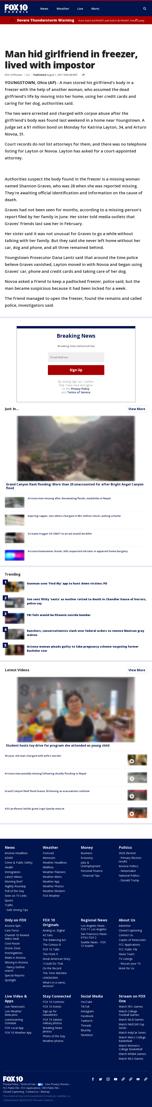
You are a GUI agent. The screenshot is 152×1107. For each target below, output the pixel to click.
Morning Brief (13, 881)
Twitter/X (86, 1021)
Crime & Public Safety (18, 862)
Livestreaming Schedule (14, 1021)
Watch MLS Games (131, 1058)
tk (123, 1079)
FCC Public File (128, 949)
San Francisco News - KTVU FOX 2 (94, 935)
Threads (86, 1025)
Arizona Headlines (16, 853)
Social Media (92, 996)
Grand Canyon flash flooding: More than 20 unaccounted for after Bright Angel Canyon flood (74, 486)
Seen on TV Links (16, 896)
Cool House (12, 943)
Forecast (48, 853)
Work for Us (126, 968)
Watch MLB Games (131, 1019)
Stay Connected (57, 996)
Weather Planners (54, 872)
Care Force (12, 930)
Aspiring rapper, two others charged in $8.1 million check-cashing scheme (74, 516)
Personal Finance (92, 871)
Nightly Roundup (15, 886)
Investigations (14, 953)
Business (86, 853)
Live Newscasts (15, 1006)
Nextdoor (87, 1035)
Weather (50, 847)
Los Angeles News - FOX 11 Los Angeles (93, 927)
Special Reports (15, 975)
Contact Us (126, 935)
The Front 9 (50, 954)
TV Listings (126, 959)
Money (87, 847)
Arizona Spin (13, 925)
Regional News (94, 920)
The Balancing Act (54, 940)
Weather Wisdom (54, 891)
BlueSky (86, 1030)
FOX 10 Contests (53, 1002)
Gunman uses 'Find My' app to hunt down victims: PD (67, 583)
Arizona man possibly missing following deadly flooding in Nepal (45, 773)
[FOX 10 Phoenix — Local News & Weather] (18, 8)
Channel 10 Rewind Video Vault (17, 937)
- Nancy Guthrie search (15, 968)
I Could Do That (53, 963)
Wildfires (48, 867)
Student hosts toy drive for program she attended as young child (57, 745)
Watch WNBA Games (132, 1054)
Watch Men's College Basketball (132, 1039)
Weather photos (53, 1041)
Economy (87, 858)
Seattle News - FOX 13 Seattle (93, 944)
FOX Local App (14, 1028)
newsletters (145, 1079)
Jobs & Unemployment (91, 864)
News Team (126, 954)
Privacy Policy (80, 389)
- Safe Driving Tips (16, 910)
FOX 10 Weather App (18, 1032)
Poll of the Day (14, 891)
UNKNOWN (50, 978)
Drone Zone (12, 948)
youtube (115, 1079)
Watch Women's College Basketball (130, 1047)
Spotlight (10, 980)
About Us (127, 920)
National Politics (129, 875)
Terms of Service (78, 392)
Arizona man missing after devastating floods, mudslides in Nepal (69, 498)
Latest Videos (17, 670)
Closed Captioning (130, 930)
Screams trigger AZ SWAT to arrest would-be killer (60, 533)
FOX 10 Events (52, 1006)
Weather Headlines (55, 862)
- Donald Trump (129, 880)
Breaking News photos (52, 1029)
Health (9, 867)
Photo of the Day (54, 1036)
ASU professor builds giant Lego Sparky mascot (34, 808)
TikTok (85, 1006)
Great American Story (56, 959)
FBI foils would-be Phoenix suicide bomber (59, 615)
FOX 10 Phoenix (13, 75)
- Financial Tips (90, 875)
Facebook (87, 1016)
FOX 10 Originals (51, 922)
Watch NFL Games (131, 1006)
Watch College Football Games (129, 1013)
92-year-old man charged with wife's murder (33, 755)
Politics (125, 847)
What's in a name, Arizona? (54, 984)
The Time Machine (55, 973)
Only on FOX (15, 920)
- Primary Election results (130, 859)
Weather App (51, 881)
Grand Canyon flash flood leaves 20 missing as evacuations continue (47, 791)
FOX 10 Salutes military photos (52, 1021)
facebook (93, 1079)
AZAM (9, 858)
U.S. (28, 75)
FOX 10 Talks (51, 949)
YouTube (86, 1002)
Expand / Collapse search (144, 9)
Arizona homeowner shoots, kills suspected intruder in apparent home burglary (78, 551)
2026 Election (127, 853)
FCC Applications (129, 944)
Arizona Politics (128, 866)
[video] (76, 709)
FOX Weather (51, 896)
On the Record (52, 968)
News (10, 847)
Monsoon (49, 858)
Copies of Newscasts (132, 940)
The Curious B (52, 944)
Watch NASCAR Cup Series (131, 1026)
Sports (9, 900)
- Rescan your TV (130, 963)
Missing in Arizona (16, 962)
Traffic (9, 905)
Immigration (12, 872)
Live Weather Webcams (13, 1013)
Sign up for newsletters (50, 1013)
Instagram (87, 1011)
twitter (100, 1079)
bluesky (130, 1079)
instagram (108, 1079)
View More (136, 409)
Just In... (12, 408)
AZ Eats (48, 935)
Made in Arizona (15, 957)
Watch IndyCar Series (132, 1032)
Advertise (125, 925)
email (138, 1079)
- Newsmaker (127, 871)
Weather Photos (53, 886)
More (95, 8)
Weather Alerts (52, 877)
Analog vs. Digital (54, 930)
